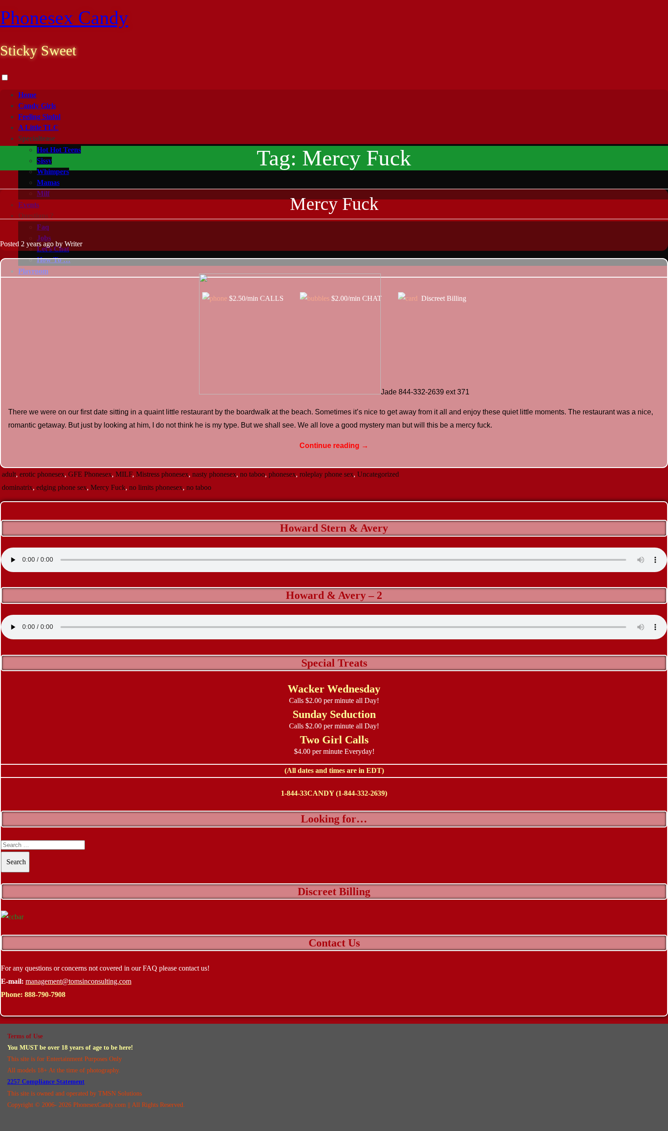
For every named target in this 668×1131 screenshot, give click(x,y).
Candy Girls (37, 106)
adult (9, 474)
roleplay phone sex (326, 474)
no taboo (252, 474)
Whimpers (53, 171)
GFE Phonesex (90, 474)
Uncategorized (378, 474)
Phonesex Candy (64, 17)
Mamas (48, 182)
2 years (31, 244)
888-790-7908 (45, 994)
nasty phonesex (214, 474)
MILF (123, 474)
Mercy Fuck (334, 204)
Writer (73, 244)
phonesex (282, 474)
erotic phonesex (42, 474)
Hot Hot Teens (59, 150)
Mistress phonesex (162, 474)
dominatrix (17, 487)
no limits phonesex (156, 487)
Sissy (44, 160)
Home (27, 95)
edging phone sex (61, 487)
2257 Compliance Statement (46, 1081)
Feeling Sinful (39, 116)
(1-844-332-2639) (361, 793)
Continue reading (334, 445)
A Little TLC (38, 127)
